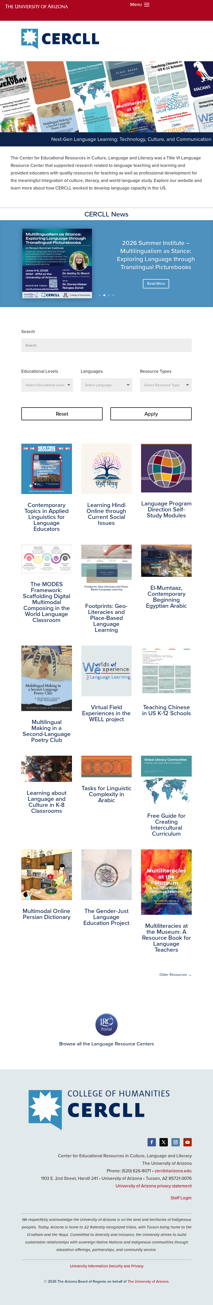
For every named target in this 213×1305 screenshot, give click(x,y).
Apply (151, 413)
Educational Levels (39, 371)
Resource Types (155, 371)
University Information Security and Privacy (106, 1266)
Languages (92, 371)
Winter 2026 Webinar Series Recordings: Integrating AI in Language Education (156, 261)
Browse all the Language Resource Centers (106, 1043)
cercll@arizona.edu (173, 1171)
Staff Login (181, 1198)
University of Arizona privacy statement (154, 1186)
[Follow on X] (163, 1142)
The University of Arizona (148, 1281)
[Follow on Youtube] (187, 1142)
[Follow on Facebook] (152, 1142)
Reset (62, 413)
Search (28, 331)
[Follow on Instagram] (175, 1142)
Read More (156, 285)
